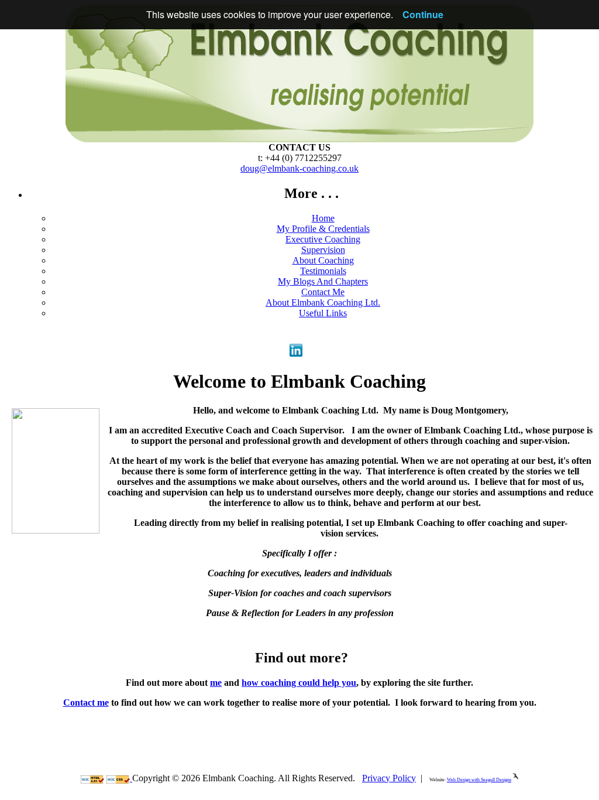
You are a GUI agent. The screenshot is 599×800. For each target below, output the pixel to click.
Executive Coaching (322, 239)
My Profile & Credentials (323, 229)
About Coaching (323, 260)
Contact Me (323, 292)
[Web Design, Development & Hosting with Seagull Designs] (515, 779)
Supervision (323, 250)
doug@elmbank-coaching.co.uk (299, 168)
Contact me (86, 702)
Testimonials (323, 271)
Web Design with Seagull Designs (479, 779)
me (216, 683)
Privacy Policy (389, 778)
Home (323, 218)
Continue (422, 14)
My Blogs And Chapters (323, 281)
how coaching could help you (299, 683)
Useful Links (323, 313)
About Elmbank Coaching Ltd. (323, 302)
